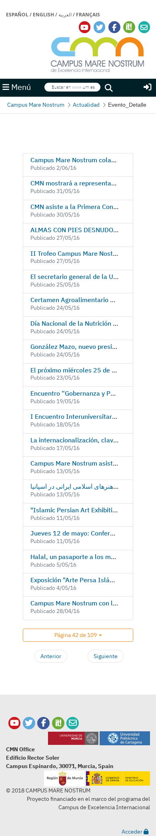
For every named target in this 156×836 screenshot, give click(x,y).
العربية (65, 14)
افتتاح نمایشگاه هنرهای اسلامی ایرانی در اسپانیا (92, 486)
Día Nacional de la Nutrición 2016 (79, 323)
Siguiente (106, 656)
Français (88, 14)
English (43, 14)
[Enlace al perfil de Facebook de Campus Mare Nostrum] (114, 27)
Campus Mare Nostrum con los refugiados (91, 603)
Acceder (133, 831)
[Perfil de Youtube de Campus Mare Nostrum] (14, 723)
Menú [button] (20, 87)
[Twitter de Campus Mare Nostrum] (29, 723)
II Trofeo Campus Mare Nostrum (77, 253)
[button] (78, 635)
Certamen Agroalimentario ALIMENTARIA (91, 300)
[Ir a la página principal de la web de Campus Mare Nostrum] (97, 53)
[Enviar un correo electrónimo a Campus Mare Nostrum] (144, 27)
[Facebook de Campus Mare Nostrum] (43, 723)
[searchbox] (72, 87)
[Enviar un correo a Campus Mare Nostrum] (72, 723)
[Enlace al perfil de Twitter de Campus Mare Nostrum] (99, 27)
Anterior (50, 656)
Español (17, 14)
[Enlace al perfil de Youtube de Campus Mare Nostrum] (84, 27)
